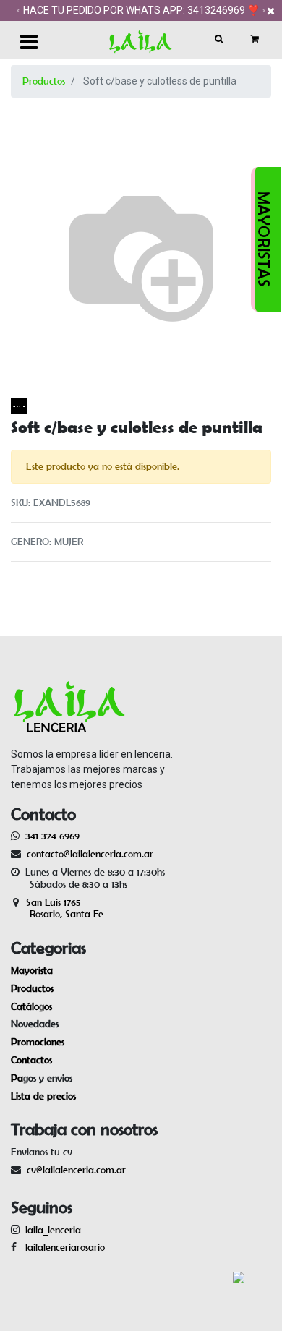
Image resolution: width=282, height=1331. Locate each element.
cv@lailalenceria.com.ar (76, 1170)
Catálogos (31, 1006)
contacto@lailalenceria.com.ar (87, 854)
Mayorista (32, 970)
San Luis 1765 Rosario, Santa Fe (57, 908)
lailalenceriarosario (62, 1247)
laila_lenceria (53, 1230)
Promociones (37, 1042)
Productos (43, 81)
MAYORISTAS (264, 239)
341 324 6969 (52, 836)
